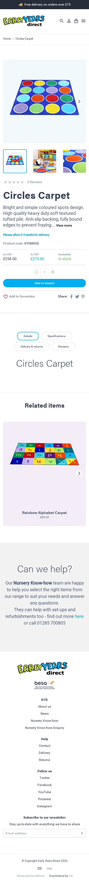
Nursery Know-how (44, 721)
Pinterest (44, 799)
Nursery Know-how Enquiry (44, 728)
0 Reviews (34, 182)
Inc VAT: (7, 254)
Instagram (44, 806)
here (79, 616)
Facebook (44, 785)
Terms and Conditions (30, 875)
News (45, 714)
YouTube (44, 792)
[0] (5, 182)
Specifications (57, 336)
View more (64, 225)
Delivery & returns (31, 346)
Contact (44, 746)
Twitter (45, 778)
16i (71, 875)
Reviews (63, 346)
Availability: (64, 254)
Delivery (44, 753)
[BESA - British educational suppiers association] (44, 685)
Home (7, 38)
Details (28, 336)
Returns (44, 760)
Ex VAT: (35, 254)
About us (44, 706)
